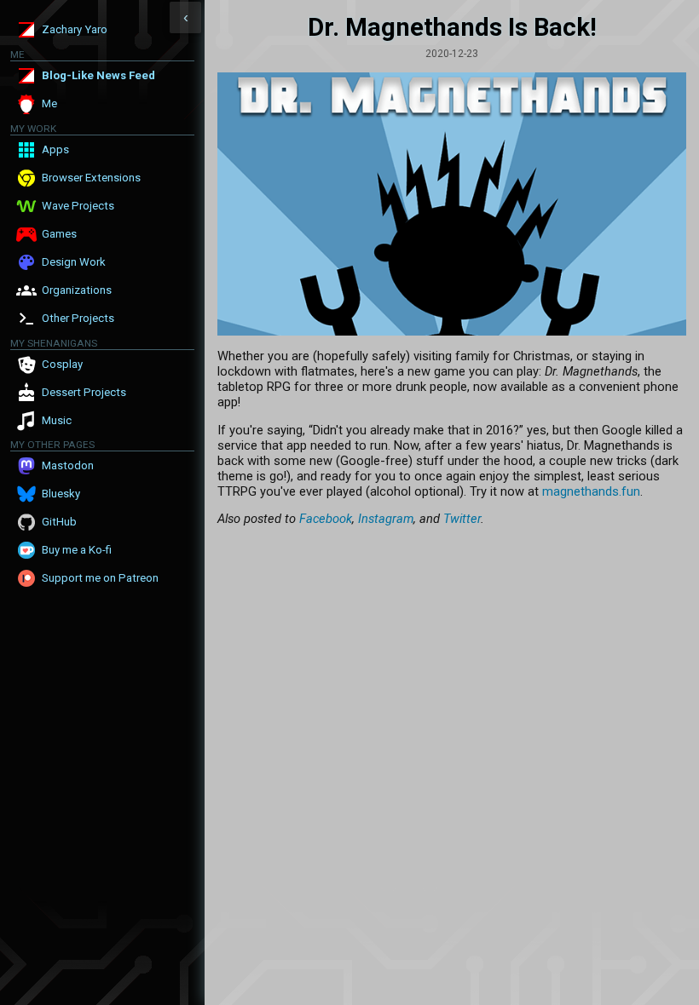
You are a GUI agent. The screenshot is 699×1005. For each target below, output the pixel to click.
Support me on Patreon (100, 577)
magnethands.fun (591, 491)
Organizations (77, 290)
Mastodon (68, 465)
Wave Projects (78, 205)
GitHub (59, 521)
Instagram (385, 518)
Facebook (325, 518)
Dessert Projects (84, 392)
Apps (55, 149)
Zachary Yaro (74, 29)
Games (59, 233)
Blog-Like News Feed (98, 75)
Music (57, 420)
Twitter (462, 518)
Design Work (74, 262)
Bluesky (61, 493)
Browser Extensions (91, 177)
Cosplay (62, 364)
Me (49, 103)
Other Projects (78, 318)
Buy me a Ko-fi (77, 549)
